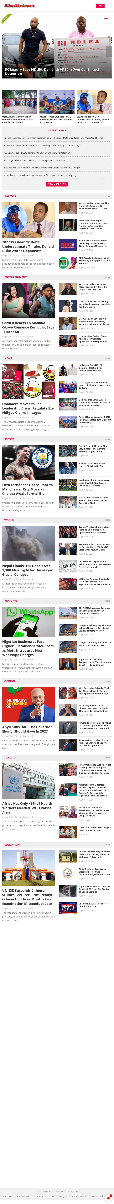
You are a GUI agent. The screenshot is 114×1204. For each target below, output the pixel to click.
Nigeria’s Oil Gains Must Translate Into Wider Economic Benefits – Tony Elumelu (95, 662)
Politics (10, 196)
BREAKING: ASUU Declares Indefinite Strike (92, 905)
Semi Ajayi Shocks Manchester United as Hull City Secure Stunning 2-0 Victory (94, 483)
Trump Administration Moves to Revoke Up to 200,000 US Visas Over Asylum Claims (94, 547)
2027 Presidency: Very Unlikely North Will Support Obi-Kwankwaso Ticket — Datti (95, 206)
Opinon (9, 681)
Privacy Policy (58, 1196)
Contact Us (42, 1196)
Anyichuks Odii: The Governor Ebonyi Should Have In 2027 (27, 729)
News (8, 358)
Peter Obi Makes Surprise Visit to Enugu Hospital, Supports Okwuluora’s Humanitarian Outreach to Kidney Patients (95, 768)
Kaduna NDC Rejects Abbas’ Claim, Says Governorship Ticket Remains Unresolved (93, 243)
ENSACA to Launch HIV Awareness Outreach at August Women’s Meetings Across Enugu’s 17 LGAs (95, 811)
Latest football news (101, 1196)
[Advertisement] (57, 950)
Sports (9, 439)
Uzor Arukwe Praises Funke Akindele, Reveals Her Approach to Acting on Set (93, 339)
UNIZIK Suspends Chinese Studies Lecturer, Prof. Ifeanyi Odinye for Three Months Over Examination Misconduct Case (27, 897)
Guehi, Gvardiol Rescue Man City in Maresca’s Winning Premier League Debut (93, 449)
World (9, 520)
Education (12, 844)
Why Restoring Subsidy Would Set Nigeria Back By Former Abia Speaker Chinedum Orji (94, 691)
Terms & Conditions (78, 1196)
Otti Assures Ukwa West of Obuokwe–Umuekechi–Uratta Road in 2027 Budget (17, 119)
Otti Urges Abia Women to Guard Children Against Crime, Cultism (52, 81)
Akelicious (47, 1191)
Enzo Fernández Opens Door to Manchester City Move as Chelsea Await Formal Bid (27, 489)
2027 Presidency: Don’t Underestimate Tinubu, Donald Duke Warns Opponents (93, 119)
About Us (7, 1196)
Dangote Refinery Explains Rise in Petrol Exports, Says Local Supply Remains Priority (95, 628)
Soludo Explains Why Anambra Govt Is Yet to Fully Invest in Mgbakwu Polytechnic (94, 854)
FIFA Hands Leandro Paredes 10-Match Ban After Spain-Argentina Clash (93, 500)
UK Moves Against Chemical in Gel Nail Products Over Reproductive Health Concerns (95, 582)
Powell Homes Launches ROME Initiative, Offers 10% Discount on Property (55, 119)
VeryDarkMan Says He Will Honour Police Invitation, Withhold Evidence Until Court (94, 321)
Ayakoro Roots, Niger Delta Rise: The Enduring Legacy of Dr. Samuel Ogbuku (94, 743)
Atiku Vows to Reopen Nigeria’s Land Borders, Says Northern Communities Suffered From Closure (94, 224)
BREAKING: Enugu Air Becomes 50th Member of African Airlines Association (94, 610)
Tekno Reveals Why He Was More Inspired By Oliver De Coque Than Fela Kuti (93, 287)
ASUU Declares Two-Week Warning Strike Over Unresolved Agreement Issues (94, 872)
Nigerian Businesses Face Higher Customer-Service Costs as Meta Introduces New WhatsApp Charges (53, 137)
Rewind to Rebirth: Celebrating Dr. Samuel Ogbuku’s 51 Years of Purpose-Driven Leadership (95, 725)
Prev (5, 51)
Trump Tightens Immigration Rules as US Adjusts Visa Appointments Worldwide (94, 529)
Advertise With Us (24, 1196)
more (107, 196)
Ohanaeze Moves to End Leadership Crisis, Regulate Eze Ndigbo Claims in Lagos (42, 145)
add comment (26, 255)
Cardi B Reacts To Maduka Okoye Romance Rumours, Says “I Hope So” (28, 327)
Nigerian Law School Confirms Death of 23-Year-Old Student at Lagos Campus (95, 889)
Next (109, 51)
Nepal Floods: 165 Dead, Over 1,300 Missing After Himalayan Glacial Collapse (27, 570)
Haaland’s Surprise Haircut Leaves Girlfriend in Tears (92, 465)
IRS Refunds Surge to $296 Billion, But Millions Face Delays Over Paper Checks (95, 564)
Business (10, 601)
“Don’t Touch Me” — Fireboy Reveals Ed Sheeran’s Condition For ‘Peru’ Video (95, 304)
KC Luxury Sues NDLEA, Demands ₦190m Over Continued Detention (37, 152)
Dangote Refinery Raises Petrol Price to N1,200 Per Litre (95, 644)
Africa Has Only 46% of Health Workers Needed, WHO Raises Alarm (27, 807)
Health (9, 758)
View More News (57, 184)
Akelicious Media (70, 1191)
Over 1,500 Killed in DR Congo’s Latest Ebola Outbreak (95, 829)
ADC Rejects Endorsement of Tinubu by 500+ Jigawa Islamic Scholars (94, 260)
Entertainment (15, 277)
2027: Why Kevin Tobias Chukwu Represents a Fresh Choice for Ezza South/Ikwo (93, 708)
